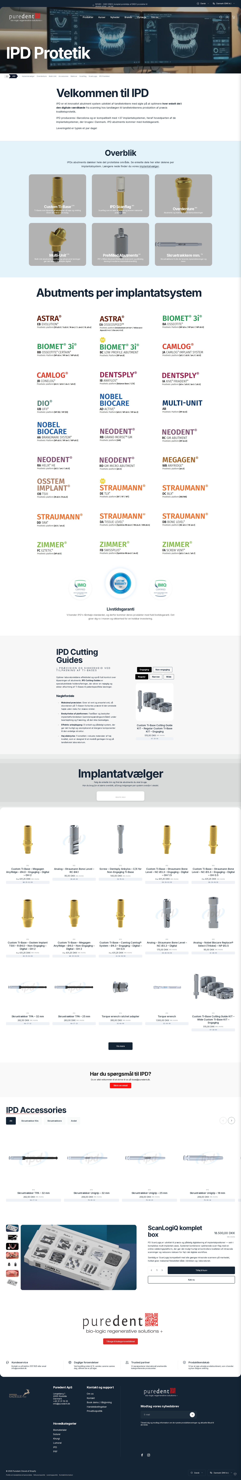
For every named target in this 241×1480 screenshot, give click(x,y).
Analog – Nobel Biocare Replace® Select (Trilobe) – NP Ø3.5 (213, 944)
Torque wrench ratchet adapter (120, 1016)
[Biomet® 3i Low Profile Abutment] (130, 347)
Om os (90, 1393)
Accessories (63, 76)
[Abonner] (192, 1414)
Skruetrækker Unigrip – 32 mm (92, 1193)
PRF (55, 1451)
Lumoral (57, 1443)
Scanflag (82, 76)
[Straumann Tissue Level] (130, 517)
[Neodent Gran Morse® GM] (130, 432)
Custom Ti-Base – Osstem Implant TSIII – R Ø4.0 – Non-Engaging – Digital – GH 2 (28, 945)
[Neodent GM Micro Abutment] (130, 460)
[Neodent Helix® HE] (67, 460)
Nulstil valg (121, 797)
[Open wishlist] (235, 1474)
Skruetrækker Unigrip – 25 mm (149, 1193)
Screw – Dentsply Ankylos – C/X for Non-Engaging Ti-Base (120, 870)
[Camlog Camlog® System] (192, 347)
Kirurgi (56, 1438)
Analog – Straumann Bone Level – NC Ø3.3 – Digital (167, 944)
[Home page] (120, 1323)
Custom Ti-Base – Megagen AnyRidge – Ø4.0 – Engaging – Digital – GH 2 (27, 872)
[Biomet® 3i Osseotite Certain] (67, 347)
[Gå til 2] (12, 1237)
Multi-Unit (52, 76)
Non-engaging (163, 669)
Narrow (156, 677)
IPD (27, 866)
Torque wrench (167, 1016)
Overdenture (42, 76)
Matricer (74, 76)
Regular (142, 677)
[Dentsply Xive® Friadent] (192, 375)
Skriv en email (121, 1085)
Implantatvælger (28, 76)
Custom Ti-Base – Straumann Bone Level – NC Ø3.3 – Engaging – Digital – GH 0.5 (213, 872)
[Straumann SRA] (67, 517)
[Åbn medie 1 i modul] (79, 1257)
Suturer (57, 1434)
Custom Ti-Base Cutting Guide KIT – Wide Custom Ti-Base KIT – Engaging (213, 1019)
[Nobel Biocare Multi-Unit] (192, 404)
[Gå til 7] (12, 1282)
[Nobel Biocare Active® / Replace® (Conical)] (130, 404)
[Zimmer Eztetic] (67, 545)
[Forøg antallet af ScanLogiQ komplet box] (163, 1270)
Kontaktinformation (66, 1475)
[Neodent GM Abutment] (192, 432)
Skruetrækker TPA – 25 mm (74, 1016)
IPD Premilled (104, 76)
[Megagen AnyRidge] (192, 460)
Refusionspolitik (39, 1475)
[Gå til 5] (12, 1264)
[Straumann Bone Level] (192, 517)
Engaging (144, 669)
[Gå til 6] (12, 1273)
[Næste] (231, 1120)
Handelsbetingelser (97, 1406)
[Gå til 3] (12, 1246)
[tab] (11, 1121)
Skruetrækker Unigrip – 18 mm (207, 1193)
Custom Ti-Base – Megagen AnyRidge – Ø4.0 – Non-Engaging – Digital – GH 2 (74, 945)
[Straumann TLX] (130, 488)
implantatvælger (149, 166)
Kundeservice (20, 1362)
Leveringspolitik (52, 1475)
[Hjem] (7, 76)
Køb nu (191, 1279)
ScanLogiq (93, 76)
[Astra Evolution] (67, 319)
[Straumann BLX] (192, 488)
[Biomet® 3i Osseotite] (192, 319)
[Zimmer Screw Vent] (192, 545)
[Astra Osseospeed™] (130, 319)
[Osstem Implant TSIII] (67, 488)
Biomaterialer (60, 1430)
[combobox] (203, 3)
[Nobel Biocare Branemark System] (67, 432)
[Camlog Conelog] (67, 375)
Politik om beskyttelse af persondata (19, 1475)
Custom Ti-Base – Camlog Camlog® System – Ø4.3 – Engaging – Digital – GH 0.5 (120, 945)
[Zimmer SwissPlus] (130, 545)
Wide (168, 677)
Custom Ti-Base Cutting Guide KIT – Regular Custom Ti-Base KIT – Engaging (154, 728)
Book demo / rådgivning (99, 1402)
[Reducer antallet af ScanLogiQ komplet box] (151, 1270)
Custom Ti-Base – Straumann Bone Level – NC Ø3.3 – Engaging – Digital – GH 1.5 (166, 872)
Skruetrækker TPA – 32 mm (28, 1016)
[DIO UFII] (67, 404)
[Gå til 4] (12, 1255)
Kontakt (91, 1398)
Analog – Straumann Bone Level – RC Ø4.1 (74, 870)
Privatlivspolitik (94, 1411)
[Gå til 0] (12, 1228)
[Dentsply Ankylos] (130, 375)
